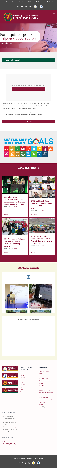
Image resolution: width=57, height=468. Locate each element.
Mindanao (23, 384)
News (15, 206)
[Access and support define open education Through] (40, 296)
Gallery (17, 184)
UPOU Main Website (44, 371)
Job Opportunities (43, 397)
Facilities (41, 404)
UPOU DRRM (42, 402)
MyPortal (41, 373)
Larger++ (15, 443)
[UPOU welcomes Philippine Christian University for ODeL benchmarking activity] (15, 226)
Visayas (22, 382)
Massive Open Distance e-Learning (45, 382)
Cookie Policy (29, 458)
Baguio (22, 387)
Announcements (43, 388)
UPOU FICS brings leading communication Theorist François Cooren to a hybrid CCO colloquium (39, 225)
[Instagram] (28, 277)
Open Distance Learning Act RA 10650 (46, 394)
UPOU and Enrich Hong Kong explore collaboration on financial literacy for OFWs (39, 186)
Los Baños (23, 377)
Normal (5, 444)
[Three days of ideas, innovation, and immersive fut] (16, 296)
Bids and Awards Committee (46, 400)
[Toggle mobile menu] (54, 13)
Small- (3, 441)
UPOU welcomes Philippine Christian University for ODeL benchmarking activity (13, 227)
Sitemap (35, 458)
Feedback (41, 458)
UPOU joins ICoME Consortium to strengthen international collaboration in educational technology (13, 184)
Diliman (22, 375)
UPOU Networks (43, 376)
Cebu (21, 389)
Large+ (9, 444)
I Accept (28, 89)
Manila (22, 380)
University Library (43, 378)
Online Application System (45, 390)
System (22, 372)
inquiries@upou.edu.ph (11, 427)
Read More (7, 214)
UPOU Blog (42, 385)
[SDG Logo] (28, 137)
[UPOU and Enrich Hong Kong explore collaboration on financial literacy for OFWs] (42, 187)
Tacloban (22, 392)
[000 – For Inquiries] (28, 37)
